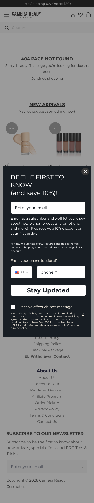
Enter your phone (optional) (34, 260)
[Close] (85, 171)
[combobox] (22, 272)
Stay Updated (48, 290)
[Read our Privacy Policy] (83, 314)
